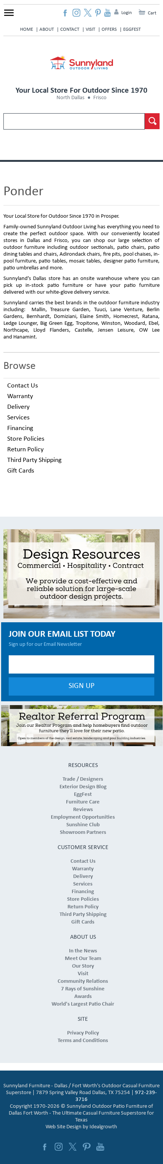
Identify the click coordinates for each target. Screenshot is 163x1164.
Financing (20, 428)
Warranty (20, 396)
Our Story (83, 966)
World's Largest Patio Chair (83, 1004)
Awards (83, 997)
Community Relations (83, 981)
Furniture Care (83, 802)
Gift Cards (20, 470)
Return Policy (25, 449)
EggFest (132, 29)
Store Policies (25, 439)
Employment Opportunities (83, 817)
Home (26, 29)
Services (18, 417)
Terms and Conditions (83, 1041)
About (46, 29)
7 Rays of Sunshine (83, 989)
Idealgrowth (103, 1127)
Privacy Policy (83, 1033)
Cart (152, 13)
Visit (90, 29)
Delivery (18, 407)
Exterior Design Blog (83, 787)
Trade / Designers (83, 779)
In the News (83, 951)
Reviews (83, 810)
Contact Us (22, 385)
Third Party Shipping (34, 460)
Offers (109, 29)
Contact (69, 29)
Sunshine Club (83, 825)
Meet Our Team (83, 959)
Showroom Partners (83, 832)
